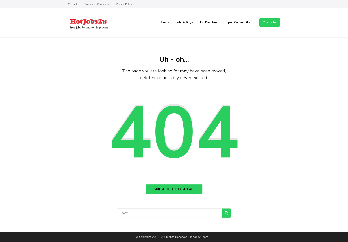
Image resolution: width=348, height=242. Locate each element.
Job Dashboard (210, 22)
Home (165, 22)
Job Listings (184, 22)
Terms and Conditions (96, 4)
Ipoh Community (238, 22)
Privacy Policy (124, 4)
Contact (72, 4)
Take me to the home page (174, 189)
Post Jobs (270, 22)
